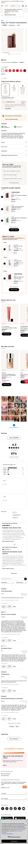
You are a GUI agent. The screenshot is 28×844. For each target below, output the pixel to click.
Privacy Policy (19, 829)
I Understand (14, 841)
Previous (11, 726)
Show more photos (14, 427)
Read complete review (7, 541)
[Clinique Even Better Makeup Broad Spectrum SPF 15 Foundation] (10, 366)
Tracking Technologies (7, 833)
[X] (21, 9)
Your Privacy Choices (15, 836)
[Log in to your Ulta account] (23, 6)
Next (17, 726)
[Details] (14, 142)
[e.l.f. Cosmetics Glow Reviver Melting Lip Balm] (10, 318)
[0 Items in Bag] (26, 6)
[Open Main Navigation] (2, 6)
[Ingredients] (14, 151)
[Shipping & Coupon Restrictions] (14, 155)
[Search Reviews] (25, 579)
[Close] (26, 821)
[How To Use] (14, 147)
